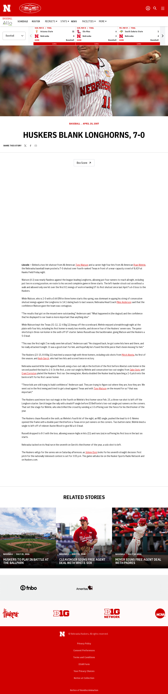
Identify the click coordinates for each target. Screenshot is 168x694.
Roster (36, 21)
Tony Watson (81, 264)
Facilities (88, 21)
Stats (64, 21)
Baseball (74, 123)
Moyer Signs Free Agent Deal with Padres (138, 561)
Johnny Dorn (91, 452)
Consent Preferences (84, 650)
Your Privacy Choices (84, 671)
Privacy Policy (84, 643)
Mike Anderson (124, 302)
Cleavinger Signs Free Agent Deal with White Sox (82, 561)
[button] (162, 35)
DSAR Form (84, 664)
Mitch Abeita (128, 354)
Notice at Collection (84, 678)
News (74, 21)
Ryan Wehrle (140, 264)
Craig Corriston (29, 373)
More (102, 21)
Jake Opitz (135, 369)
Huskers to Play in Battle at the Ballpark (26, 561)
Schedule (23, 21)
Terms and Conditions (84, 657)
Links (54, 43)
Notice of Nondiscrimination (84, 690)
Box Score (82, 162)
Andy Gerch (43, 358)
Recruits (50, 21)
